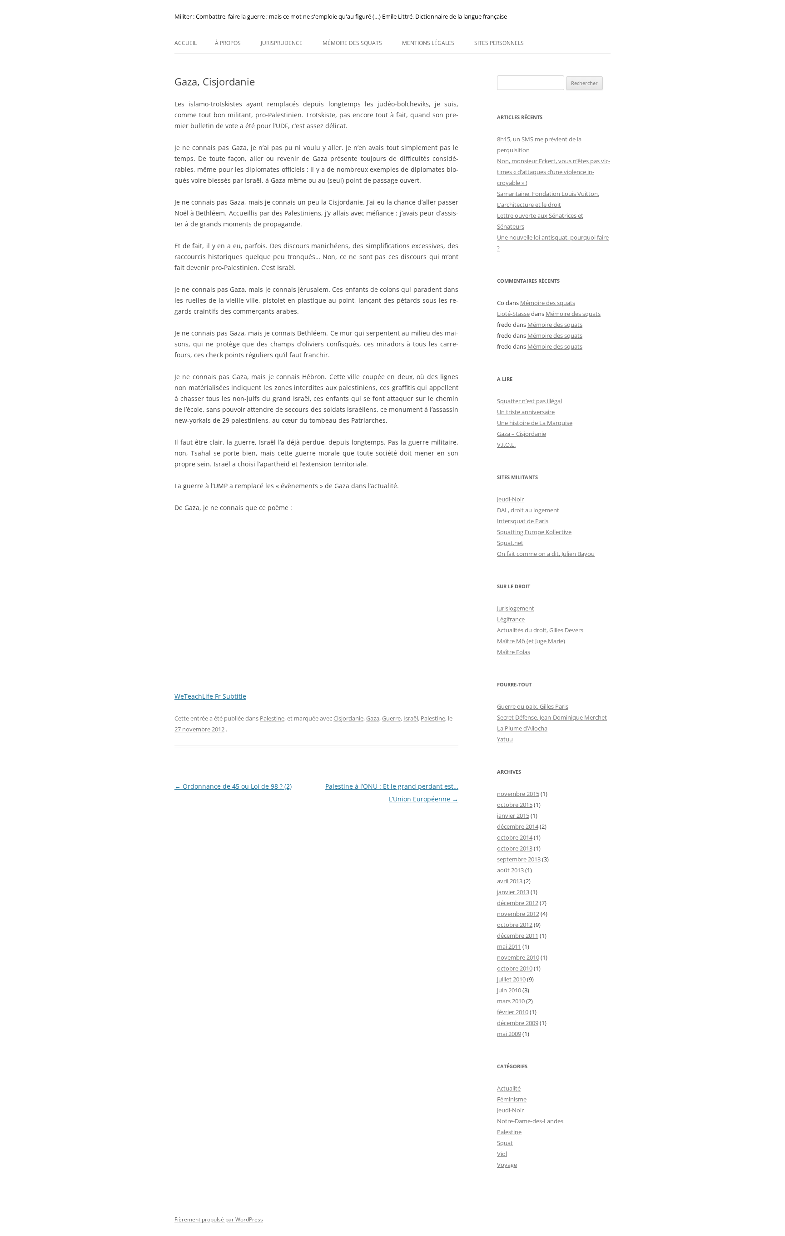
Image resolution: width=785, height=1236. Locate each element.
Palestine (272, 718)
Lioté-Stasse (513, 314)
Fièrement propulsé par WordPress (218, 1219)
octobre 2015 (514, 805)
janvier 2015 (513, 815)
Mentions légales (428, 43)
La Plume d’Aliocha (522, 728)
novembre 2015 (518, 794)
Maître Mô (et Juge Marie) (531, 641)
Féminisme (512, 1099)
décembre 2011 (517, 935)
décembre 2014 (517, 826)
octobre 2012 (514, 925)
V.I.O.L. (506, 444)
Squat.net (510, 543)
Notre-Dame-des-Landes (530, 1121)
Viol (502, 1154)
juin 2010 (509, 990)
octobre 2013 (514, 848)
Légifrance (511, 619)
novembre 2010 (518, 957)
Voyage (507, 1165)
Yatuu (505, 739)
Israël (410, 718)
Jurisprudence (282, 43)
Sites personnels (499, 43)
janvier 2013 (513, 892)
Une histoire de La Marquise (534, 423)
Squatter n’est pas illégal (529, 401)
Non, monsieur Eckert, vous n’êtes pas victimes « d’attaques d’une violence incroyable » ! (553, 172)
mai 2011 (509, 946)
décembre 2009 (517, 1023)
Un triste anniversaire (526, 412)
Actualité (509, 1088)
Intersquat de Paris (522, 521)
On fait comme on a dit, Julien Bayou (546, 554)
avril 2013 (509, 881)
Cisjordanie (348, 718)
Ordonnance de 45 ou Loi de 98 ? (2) (233, 786)
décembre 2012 (517, 903)
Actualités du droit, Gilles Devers (540, 630)
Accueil (185, 43)
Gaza (372, 718)
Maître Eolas (513, 652)
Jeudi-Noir (510, 499)
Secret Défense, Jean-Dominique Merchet (552, 717)
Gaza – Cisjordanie (521, 434)
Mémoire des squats (352, 43)
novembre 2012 (518, 914)
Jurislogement (515, 608)
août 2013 (510, 870)
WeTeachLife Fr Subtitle (210, 696)
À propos (228, 43)
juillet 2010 (511, 979)
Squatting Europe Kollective (534, 532)
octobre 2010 (514, 968)
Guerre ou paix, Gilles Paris (532, 706)
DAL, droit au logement (528, 510)
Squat (505, 1143)
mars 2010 (511, 1001)
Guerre (391, 718)
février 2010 (512, 1012)
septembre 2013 (519, 859)
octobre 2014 (514, 837)
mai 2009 (509, 1034)
